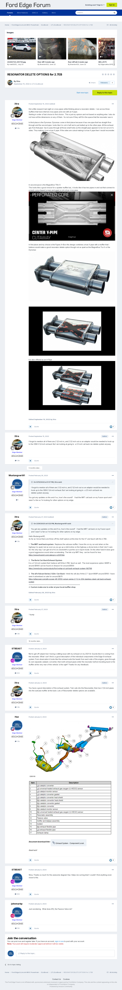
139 (18, 928)
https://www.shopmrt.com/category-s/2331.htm (47, 555)
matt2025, (13, 64)
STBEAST (17, 648)
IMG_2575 (102, 62)
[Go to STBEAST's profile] (17, 657)
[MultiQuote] (30, 426)
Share (93, 83)
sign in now (59, 941)
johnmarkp (16, 903)
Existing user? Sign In (94, 5)
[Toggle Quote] (32, 482)
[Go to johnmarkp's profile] (17, 912)
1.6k (18, 741)
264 (18, 673)
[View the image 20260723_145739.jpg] (21, 48)
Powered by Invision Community (61, 986)
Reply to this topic (104, 93)
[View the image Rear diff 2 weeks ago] (52, 48)
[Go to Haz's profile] (17, 725)
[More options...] (112, 103)
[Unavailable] (72, 156)
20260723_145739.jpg (16, 62)
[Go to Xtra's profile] (10, 82)
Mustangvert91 (17, 475)
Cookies (66, 979)
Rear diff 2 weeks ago (46, 62)
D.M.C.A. (35, 13)
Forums (10, 13)
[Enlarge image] (72, 276)
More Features (22, 13)
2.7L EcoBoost (37, 84)
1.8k (18, 128)
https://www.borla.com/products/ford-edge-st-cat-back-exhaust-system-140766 (60, 568)
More (54, 13)
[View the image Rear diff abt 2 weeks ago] (82, 48)
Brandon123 (44, 64)
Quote (36, 426)
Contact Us (56, 979)
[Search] (114, 13)
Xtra (18, 81)
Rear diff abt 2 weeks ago (78, 62)
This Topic (105, 13)
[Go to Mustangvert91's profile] (17, 484)
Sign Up (112, 5)
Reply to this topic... (28, 953)
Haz (17, 717)
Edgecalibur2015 (107, 64)
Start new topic (82, 93)
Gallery (45, 13)
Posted (39, 104)
